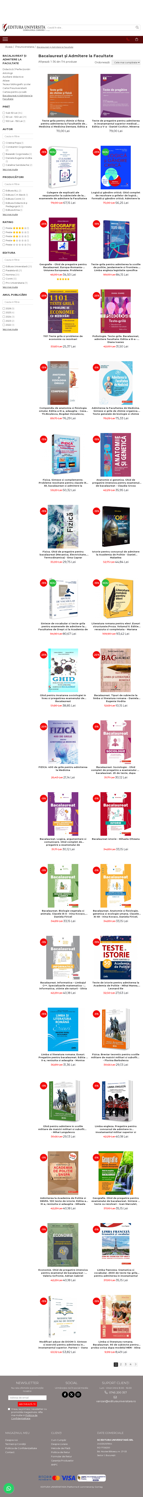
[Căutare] (137, 28)
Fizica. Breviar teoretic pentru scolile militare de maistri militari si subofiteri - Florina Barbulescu (116, 1057)
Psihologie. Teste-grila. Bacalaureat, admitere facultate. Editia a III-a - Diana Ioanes (115, 339)
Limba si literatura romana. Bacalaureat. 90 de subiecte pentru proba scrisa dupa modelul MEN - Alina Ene (115, 1344)
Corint (9, 278)
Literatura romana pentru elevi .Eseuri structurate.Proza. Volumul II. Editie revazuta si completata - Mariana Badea (116, 626)
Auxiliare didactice (13, 76)
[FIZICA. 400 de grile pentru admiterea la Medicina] (63, 742)
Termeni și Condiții (15, 1444)
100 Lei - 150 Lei (14, 121)
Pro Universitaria (15, 282)
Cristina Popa (13, 142)
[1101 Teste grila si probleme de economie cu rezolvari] (63, 311)
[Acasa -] (21, 28)
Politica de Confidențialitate (21, 1448)
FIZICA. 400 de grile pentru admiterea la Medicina (63, 768)
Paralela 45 (12, 270)
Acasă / (10, 46)
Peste (9, 228)
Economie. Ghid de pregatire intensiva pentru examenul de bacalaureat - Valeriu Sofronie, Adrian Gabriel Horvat (63, 1272)
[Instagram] (78, 1395)
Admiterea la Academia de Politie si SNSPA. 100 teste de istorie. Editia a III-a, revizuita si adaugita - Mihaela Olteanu (63, 1201)
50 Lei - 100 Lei (14, 116)
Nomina (10, 274)
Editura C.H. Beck (15, 194)
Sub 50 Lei (11, 112)
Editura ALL (12, 190)
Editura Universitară (17, 266)
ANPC (54, 1464)
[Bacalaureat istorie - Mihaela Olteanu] (116, 814)
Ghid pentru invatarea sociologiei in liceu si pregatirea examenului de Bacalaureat (63, 698)
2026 (8, 308)
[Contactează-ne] (128, 39)
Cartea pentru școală (15, 91)
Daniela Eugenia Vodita (19, 158)
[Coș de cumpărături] (136, 39)
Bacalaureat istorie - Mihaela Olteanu (116, 838)
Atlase (6, 80)
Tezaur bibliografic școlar (17, 84)
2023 (8, 320)
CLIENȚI (56, 1433)
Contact (9, 1452)
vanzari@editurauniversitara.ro (115, 1401)
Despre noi (11, 1440)
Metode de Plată (60, 1448)
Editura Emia (13, 210)
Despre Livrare (59, 1444)
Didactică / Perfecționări (16, 69)
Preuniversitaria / (25, 46)
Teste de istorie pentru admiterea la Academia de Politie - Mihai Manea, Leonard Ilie (115, 985)
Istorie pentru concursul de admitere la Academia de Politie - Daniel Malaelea (116, 554)
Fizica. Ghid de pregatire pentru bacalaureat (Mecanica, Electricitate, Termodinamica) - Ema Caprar (63, 554)
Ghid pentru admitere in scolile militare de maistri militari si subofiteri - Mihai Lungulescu (63, 1129)
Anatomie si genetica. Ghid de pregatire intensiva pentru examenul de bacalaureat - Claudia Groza (115, 482)
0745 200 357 (117, 1392)
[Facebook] (65, 1395)
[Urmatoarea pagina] (135, 1364)
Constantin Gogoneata (19, 146)
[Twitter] (72, 1395)
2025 (8, 312)
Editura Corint (13, 198)
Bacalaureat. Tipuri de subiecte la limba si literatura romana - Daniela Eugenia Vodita (115, 698)
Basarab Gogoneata (17, 154)
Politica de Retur (60, 1452)
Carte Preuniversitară (15, 88)
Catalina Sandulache (17, 165)
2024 (8, 316)
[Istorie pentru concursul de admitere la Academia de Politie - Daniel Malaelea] (116, 526)
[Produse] (6, 40)
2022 (8, 324)
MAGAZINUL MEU (17, 1433)
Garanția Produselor (62, 1460)
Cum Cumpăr (58, 1440)
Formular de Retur (61, 1456)
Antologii (8, 73)
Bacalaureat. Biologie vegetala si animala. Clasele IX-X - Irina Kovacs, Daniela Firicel (62, 913)
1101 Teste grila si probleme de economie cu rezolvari (63, 337)
